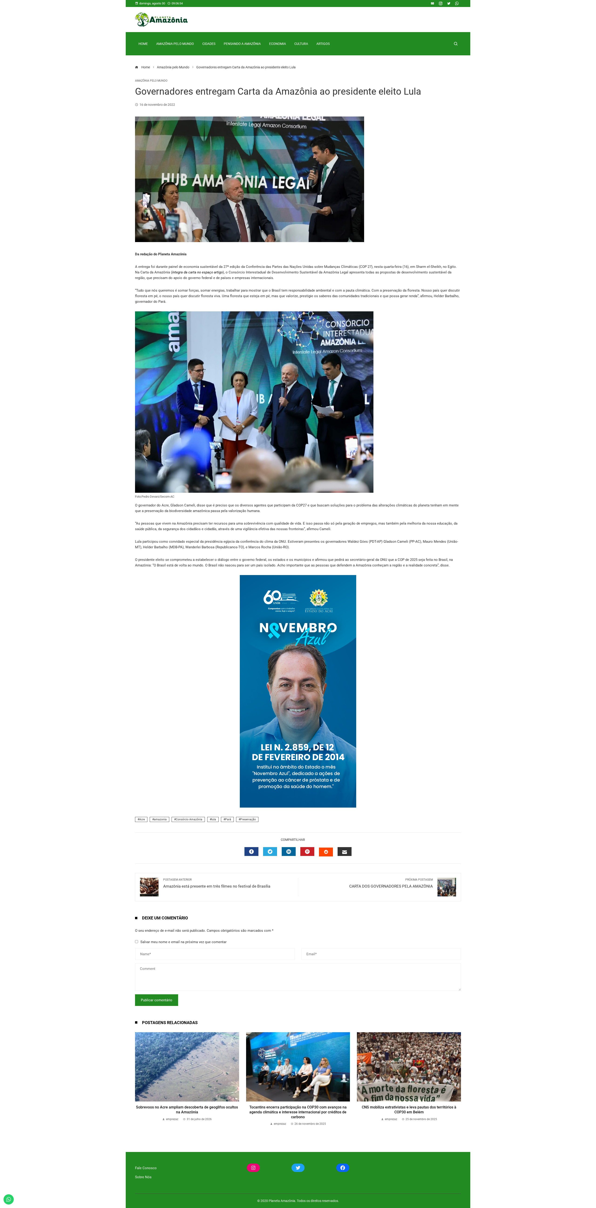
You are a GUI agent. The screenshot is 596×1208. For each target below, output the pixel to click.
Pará (228, 819)
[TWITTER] (270, 851)
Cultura (301, 44)
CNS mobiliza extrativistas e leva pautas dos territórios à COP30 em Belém (409, 1109)
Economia (277, 44)
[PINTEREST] (307, 851)
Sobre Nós (143, 1177)
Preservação (248, 819)
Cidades (208, 44)
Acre (142, 819)
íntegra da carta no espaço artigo (197, 272)
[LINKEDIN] (289, 851)
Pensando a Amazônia (242, 44)
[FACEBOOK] (251, 851)
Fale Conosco (146, 1168)
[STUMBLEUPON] (326, 852)
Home (143, 44)
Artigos (323, 44)
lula (213, 819)
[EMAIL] (345, 851)
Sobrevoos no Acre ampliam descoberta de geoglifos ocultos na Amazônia (187, 1109)
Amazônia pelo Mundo (175, 44)
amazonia (160, 819)
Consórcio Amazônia (189, 819)
